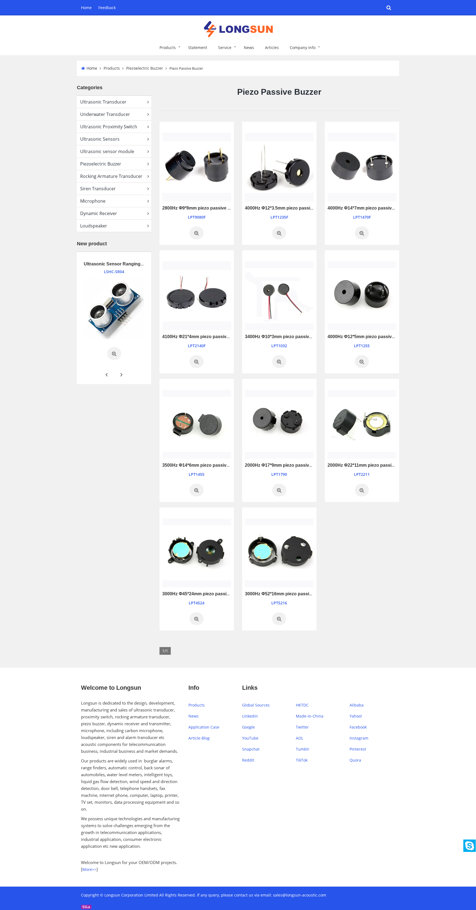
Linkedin (250, 716)
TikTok (301, 760)
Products (167, 47)
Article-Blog (199, 738)
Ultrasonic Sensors (100, 139)
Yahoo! (356, 716)
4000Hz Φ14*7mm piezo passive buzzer (368, 208)
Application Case (203, 727)
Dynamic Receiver (98, 213)
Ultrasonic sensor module (107, 151)
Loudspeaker (93, 226)
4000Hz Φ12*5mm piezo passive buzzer (368, 336)
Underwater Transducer (105, 114)
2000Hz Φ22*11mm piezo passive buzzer (370, 465)
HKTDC (302, 705)
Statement (197, 47)
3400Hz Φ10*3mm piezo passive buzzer (286, 336)
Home (86, 7)
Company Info (302, 47)
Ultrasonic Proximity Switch (108, 127)
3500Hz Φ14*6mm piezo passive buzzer (203, 465)
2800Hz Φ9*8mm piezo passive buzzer (202, 208)
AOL (299, 738)
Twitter (302, 727)
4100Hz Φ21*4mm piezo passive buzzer (203, 336)
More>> (89, 869)
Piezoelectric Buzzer (144, 68)
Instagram (359, 738)
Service (224, 47)
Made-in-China (309, 716)
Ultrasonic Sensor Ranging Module (120, 264)
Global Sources (256, 705)
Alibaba (357, 705)
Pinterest (358, 749)
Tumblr (302, 749)
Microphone (93, 201)
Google (248, 727)
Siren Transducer (98, 189)
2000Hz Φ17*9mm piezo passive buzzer (286, 465)
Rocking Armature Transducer (111, 176)
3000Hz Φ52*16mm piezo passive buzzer (287, 593)
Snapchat (250, 749)
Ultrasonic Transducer (103, 102)
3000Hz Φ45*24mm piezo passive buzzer (204, 593)
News (249, 47)
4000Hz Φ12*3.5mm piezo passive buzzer (287, 208)
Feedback (107, 7)
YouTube (250, 738)
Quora (355, 760)
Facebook (358, 727)
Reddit (248, 760)
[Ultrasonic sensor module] (114, 308)
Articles (272, 47)
